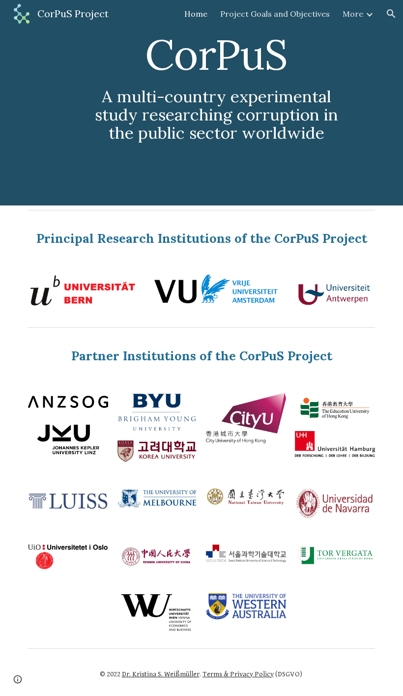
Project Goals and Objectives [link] (275, 14)
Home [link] (195, 14)
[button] (391, 14)
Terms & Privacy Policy (238, 674)
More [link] (353, 14)
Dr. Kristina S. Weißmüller (161, 674)
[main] (216, 102)
